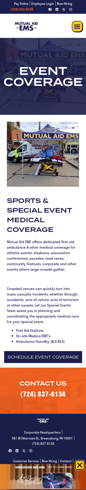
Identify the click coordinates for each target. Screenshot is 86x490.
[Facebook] (50, 9)
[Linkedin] (57, 9)
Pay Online (21, 3)
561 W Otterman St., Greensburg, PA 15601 (42, 438)
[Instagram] (70, 9)
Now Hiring (64, 3)
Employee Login (42, 3)
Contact (66, 461)
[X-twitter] (64, 9)
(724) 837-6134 (22, 9)
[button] (77, 26)
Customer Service (26, 461)
